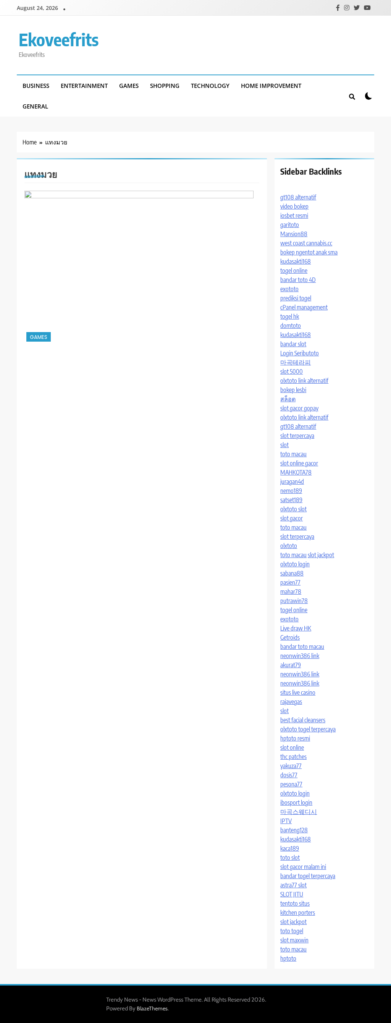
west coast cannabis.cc (306, 243)
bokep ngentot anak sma (309, 252)
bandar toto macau (302, 646)
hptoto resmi (295, 738)
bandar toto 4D (298, 280)
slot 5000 (291, 371)
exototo (289, 289)
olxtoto (288, 546)
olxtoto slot (293, 509)
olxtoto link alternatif (304, 380)
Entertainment (84, 85)
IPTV (286, 821)
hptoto (288, 958)
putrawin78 (294, 601)
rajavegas (291, 701)
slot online (292, 747)
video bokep (294, 206)
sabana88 (292, 573)
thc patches (293, 756)
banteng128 (294, 830)
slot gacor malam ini (303, 867)
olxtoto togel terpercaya (308, 729)
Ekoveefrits (59, 39)
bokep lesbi (293, 390)
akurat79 (290, 665)
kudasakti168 (295, 261)
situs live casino (297, 692)
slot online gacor (299, 463)
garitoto (289, 225)
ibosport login (296, 802)
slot (284, 445)
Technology (210, 85)
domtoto (290, 325)
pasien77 (290, 582)
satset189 (291, 500)
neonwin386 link (299, 656)
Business (36, 85)
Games (129, 85)
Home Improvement (271, 85)
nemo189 (291, 490)
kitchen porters (297, 912)
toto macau (293, 454)
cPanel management (304, 307)
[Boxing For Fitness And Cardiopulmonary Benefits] (139, 267)
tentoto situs (295, 903)
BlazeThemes (152, 1008)
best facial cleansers (302, 720)
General (35, 106)
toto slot (290, 857)
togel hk (289, 316)
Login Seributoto (299, 353)
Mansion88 (293, 234)
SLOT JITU (291, 894)
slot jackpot (321, 555)
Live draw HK (295, 628)
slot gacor (291, 518)
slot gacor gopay (299, 408)
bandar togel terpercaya (307, 876)
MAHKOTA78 (296, 472)
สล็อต (288, 399)
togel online (293, 270)
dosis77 (288, 775)
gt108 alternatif (298, 197)
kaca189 (289, 848)
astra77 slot (293, 885)
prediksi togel (295, 298)
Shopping (164, 85)
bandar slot (293, 344)
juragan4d (292, 481)
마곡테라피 (295, 362)
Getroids (290, 637)
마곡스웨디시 (298, 811)
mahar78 (290, 591)
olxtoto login (295, 564)
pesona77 (291, 784)
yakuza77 (291, 766)
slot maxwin (294, 940)
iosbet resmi (294, 215)
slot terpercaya (297, 435)
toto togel (291, 931)
